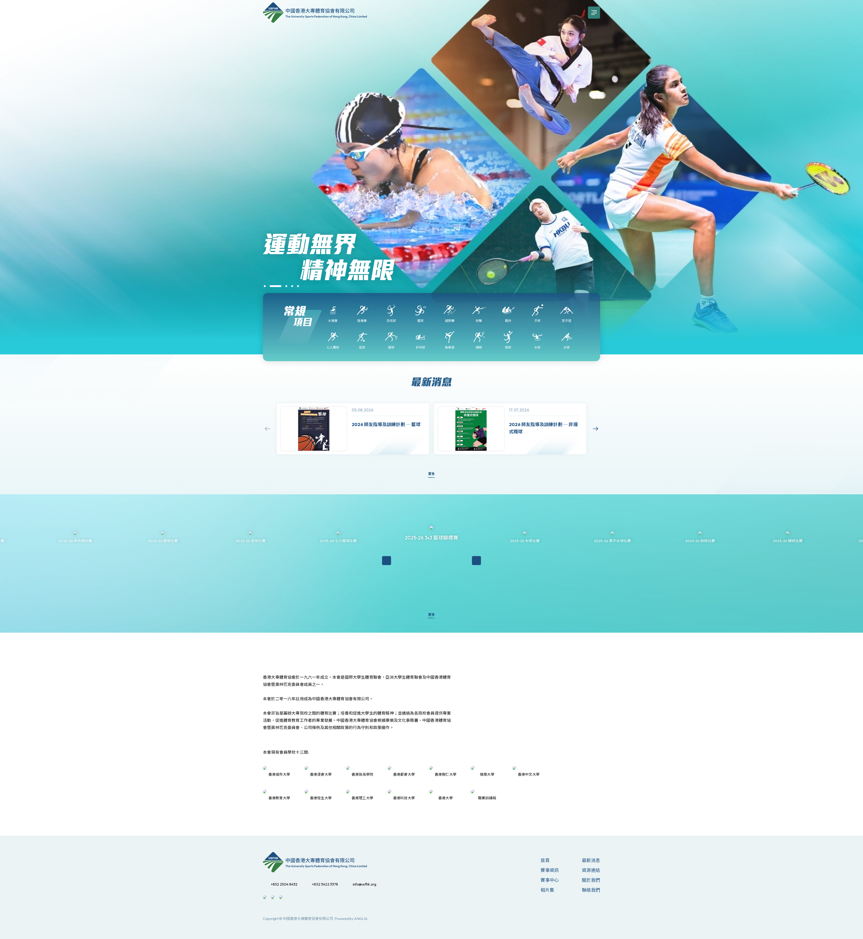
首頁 (544, 860)
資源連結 (591, 870)
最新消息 (591, 860)
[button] (265, 286)
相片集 (547, 890)
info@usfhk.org (364, 884)
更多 (431, 474)
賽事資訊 (549, 870)
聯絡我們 (591, 890)
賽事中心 (549, 880)
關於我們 (591, 880)
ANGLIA (360, 918)
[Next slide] (595, 428)
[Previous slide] (267, 428)
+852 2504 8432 (284, 884)
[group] (352, 429)
